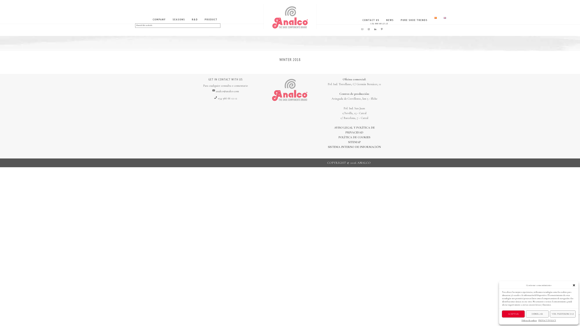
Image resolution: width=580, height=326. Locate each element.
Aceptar (513, 314)
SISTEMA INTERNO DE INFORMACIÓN (354, 147)
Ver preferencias (563, 314)
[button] (573, 285)
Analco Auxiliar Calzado (290, 17)
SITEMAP (354, 142)
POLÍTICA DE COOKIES (354, 137)
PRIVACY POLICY (547, 320)
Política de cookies (529, 320)
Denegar (537, 314)
